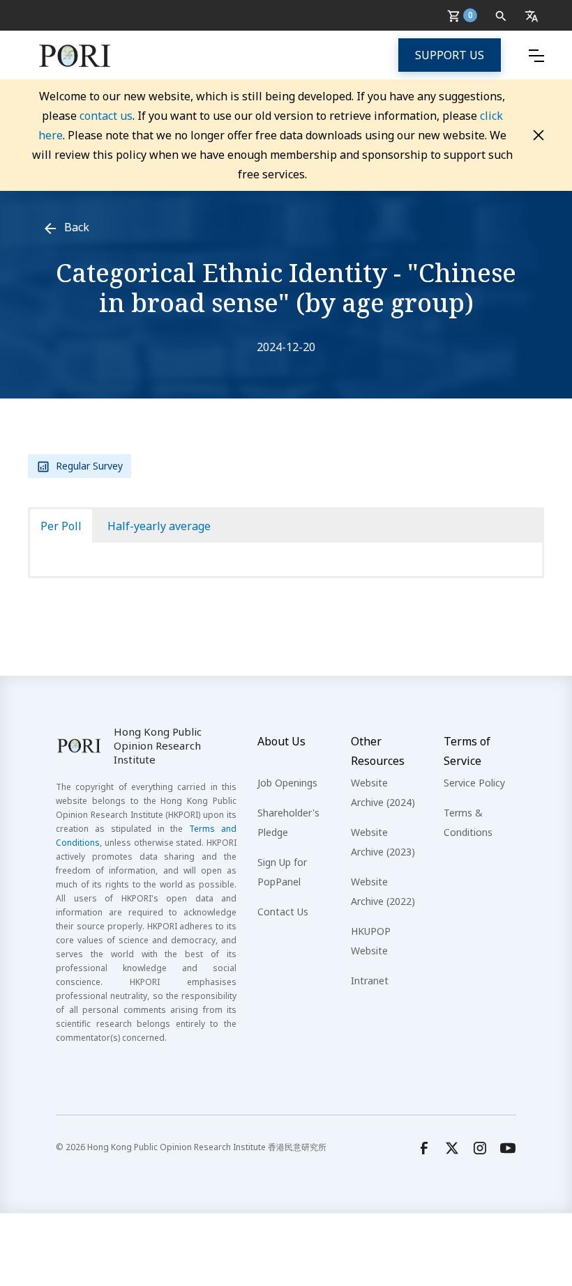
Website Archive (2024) (383, 792)
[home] (75, 55)
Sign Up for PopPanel (282, 871)
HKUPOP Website (371, 940)
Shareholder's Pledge (288, 822)
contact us (106, 115)
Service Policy (474, 782)
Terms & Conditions (468, 822)
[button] (464, 15)
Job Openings (287, 782)
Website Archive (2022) (383, 891)
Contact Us (282, 911)
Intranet (370, 980)
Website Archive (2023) (383, 842)
